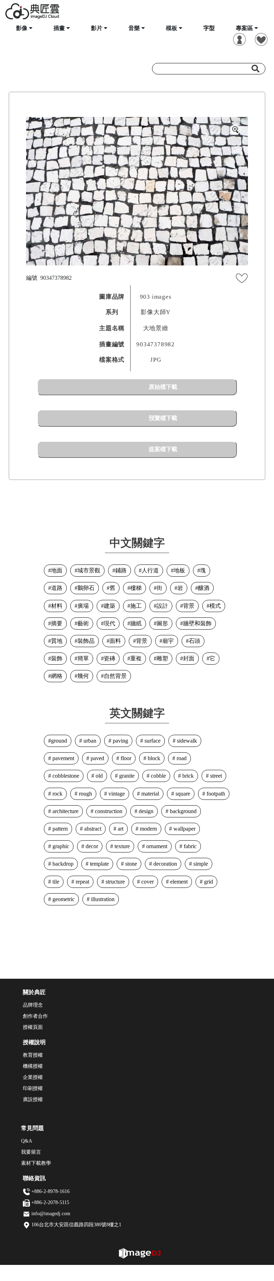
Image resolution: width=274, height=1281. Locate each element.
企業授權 (33, 1077)
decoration (164, 864)
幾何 (83, 676)
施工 (136, 606)
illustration (102, 899)
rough (84, 794)
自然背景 (115, 676)
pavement (62, 758)
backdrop (62, 864)
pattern (59, 829)
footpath (215, 794)
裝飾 (56, 658)
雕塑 (162, 658)
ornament (156, 846)
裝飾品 (86, 641)
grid (208, 882)
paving (119, 741)
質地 (56, 641)
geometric (63, 899)
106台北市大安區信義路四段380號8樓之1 (76, 1224)
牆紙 (136, 623)
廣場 (83, 606)
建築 (109, 606)
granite (126, 776)
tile (55, 882)
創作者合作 (35, 1016)
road (181, 758)
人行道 (150, 570)
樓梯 (136, 588)
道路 (56, 588)
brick (187, 776)
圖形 (162, 623)
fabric (189, 846)
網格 (56, 676)
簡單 (83, 658)
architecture (64, 811)
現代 (109, 623)
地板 (179, 570)
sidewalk (186, 741)
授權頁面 (33, 1027)
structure (114, 882)
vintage (116, 794)
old (98, 776)
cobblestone (65, 776)
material (149, 794)
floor (125, 758)
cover (147, 882)
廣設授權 (33, 1099)
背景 (188, 606)
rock (56, 794)
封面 (188, 658)
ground (59, 741)
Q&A (26, 1141)
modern (147, 829)
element (178, 882)
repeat (81, 882)
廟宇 (168, 641)
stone (130, 864)
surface (152, 741)
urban (89, 741)
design (145, 811)
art (119, 829)
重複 (136, 658)
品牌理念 (33, 1005)
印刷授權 (33, 1088)
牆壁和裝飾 (197, 623)
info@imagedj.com (50, 1213)
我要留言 (31, 1152)
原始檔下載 (163, 387)
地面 (56, 570)
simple (200, 864)
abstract (92, 829)
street (215, 776)
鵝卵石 (86, 588)
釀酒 (203, 588)
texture (121, 846)
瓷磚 (109, 658)
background (182, 811)
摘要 (56, 623)
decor (91, 846)
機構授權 (33, 1066)
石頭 (194, 641)
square (182, 794)
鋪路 (121, 570)
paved (96, 758)
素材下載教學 (36, 1163)
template (98, 864)
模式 (215, 606)
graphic (60, 846)
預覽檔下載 (163, 418)
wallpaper (184, 829)
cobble (157, 776)
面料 (115, 641)
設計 (162, 606)
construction (107, 811)
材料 (56, 606)
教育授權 (33, 1055)
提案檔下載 (163, 449)
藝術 (83, 623)
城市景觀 (88, 570)
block (153, 758)
